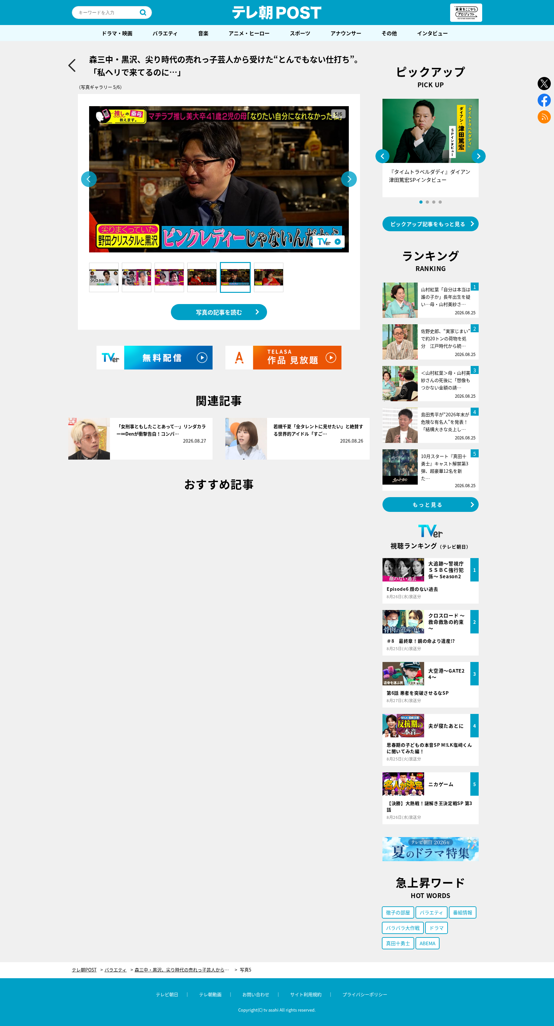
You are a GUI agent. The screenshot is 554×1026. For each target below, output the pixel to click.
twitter (544, 83)
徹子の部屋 (398, 912)
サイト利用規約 (306, 994)
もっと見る (428, 504)
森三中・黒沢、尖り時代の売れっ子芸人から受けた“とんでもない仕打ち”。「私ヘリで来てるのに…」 (186, 969)
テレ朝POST (277, 12)
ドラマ (436, 927)
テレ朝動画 (210, 994)
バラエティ (165, 33)
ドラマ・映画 (117, 33)
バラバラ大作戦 (403, 927)
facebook (544, 100)
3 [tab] (433, 202)
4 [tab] (440, 202)
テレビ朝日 (167, 994)
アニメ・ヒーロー (249, 33)
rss (544, 116)
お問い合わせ (255, 994)
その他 (389, 33)
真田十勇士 (398, 943)
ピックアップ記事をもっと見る (428, 224)
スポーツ (300, 33)
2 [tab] (427, 202)
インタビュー (432, 33)
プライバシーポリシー (364, 994)
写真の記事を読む (219, 312)
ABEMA (427, 943)
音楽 (203, 33)
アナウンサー (346, 33)
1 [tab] (421, 202)
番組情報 (462, 912)
